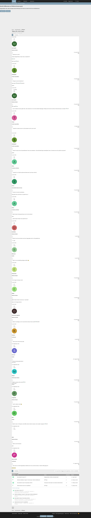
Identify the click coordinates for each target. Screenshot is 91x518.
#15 (14, 346)
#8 (14, 199)
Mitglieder (25, 1)
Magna (13, 375)
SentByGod (14, 74)
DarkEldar (14, 231)
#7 (14, 177)
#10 (14, 245)
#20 (14, 451)
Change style (20, 513)
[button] (21, 1)
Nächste (16, 34)
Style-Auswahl (14, 513)
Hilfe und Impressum (73, 513)
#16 (14, 367)
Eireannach (14, 273)
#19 (14, 429)
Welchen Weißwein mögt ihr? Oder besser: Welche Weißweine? (28, 479)
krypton (13, 335)
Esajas (13, 293)
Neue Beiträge (14, 3)
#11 (14, 265)
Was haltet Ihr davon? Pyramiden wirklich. (24, 482)
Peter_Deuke (14, 459)
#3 (14, 91)
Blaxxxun (14, 253)
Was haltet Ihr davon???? (21, 477)
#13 (14, 307)
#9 (14, 223)
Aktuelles (19, 1)
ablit (13, 437)
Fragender (14, 397)
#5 (14, 135)
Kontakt (53, 513)
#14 (14, 327)
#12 (14, 285)
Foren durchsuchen (21, 3)
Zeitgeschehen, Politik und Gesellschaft (51, 477)
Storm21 (13, 354)
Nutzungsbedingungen (60, 513)
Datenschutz (67, 513)
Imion (13, 185)
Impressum (32, 1)
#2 (14, 66)
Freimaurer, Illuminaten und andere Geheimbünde (53, 482)
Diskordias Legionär (16, 315)
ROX (13, 417)
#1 (14, 39)
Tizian (13, 121)
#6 (14, 157)
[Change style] (73, 0)
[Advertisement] (45, 20)
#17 (14, 389)
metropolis (14, 32)
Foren (14, 1)
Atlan (13, 166)
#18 (14, 409)
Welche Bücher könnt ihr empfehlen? (24, 485)
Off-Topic (45, 479)
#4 (14, 113)
